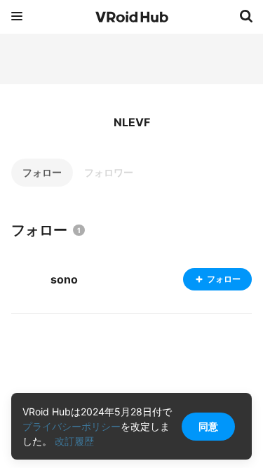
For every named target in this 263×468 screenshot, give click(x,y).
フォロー (42, 172)
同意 (208, 426)
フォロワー (108, 172)
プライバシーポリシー (71, 426)
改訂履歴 (74, 441)
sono (64, 279)
